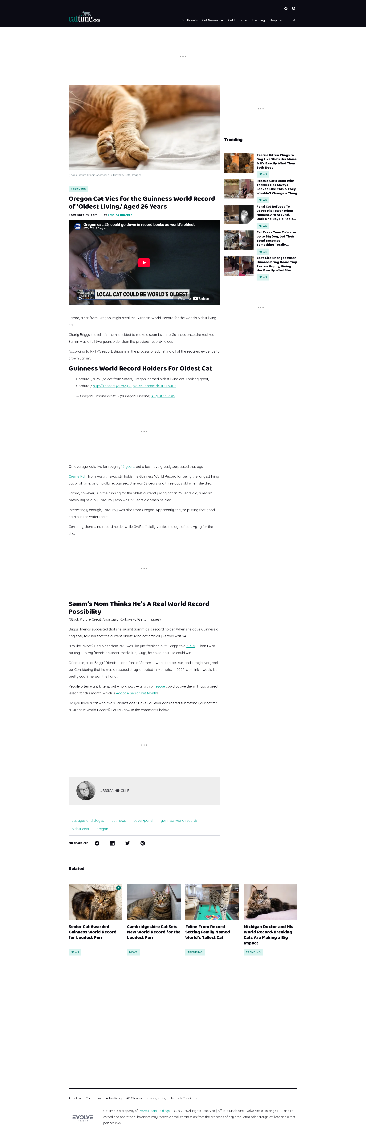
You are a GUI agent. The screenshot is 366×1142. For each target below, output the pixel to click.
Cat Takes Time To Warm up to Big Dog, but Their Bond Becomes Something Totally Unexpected (276, 238)
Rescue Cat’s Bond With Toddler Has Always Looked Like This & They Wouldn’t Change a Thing (277, 187)
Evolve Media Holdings (154, 1111)
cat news (119, 820)
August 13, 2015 (163, 396)
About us (75, 1098)
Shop (273, 20)
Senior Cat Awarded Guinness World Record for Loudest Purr (92, 932)
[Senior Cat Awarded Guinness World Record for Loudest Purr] (95, 902)
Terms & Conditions (184, 1098)
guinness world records (179, 820)
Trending (258, 20)
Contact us (93, 1098)
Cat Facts (235, 20)
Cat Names (210, 20)
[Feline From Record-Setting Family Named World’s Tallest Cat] (212, 902)
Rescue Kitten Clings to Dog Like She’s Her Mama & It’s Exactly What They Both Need (277, 161)
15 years (127, 466)
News (263, 174)
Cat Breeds (189, 20)
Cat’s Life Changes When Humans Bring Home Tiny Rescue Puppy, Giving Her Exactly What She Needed (277, 264)
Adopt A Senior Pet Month (136, 693)
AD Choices (134, 1098)
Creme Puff (78, 476)
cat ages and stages (88, 820)
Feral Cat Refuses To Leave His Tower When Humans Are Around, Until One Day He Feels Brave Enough (275, 213)
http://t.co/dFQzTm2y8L (112, 386)
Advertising (114, 1098)
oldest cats (80, 829)
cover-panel (143, 820)
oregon (102, 829)
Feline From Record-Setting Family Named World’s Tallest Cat (207, 932)
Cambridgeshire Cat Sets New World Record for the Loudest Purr (154, 932)
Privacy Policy (156, 1098)
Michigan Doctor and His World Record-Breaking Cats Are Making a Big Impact (268, 935)
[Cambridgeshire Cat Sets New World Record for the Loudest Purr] (154, 902)
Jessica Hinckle (120, 215)
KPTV (190, 646)
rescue (159, 686)
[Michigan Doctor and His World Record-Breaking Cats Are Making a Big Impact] (270, 902)
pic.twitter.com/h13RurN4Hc (154, 386)
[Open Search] (294, 20)
